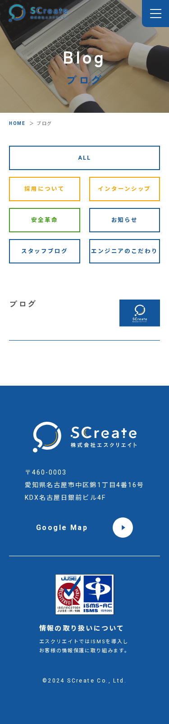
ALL (84, 157)
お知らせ (124, 220)
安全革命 (44, 220)
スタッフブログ (44, 251)
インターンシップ (124, 188)
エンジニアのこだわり (124, 251)
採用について (44, 188)
